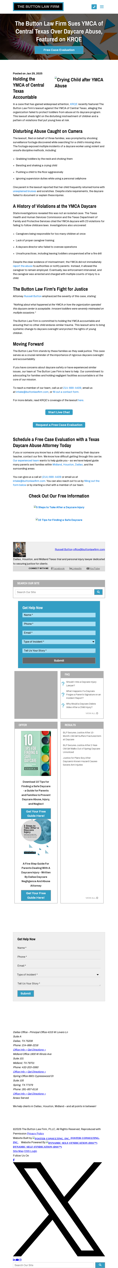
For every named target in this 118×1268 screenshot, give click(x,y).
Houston (68, 464)
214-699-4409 (72, 387)
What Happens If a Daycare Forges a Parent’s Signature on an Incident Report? (82, 694)
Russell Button (33, 296)
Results (70, 725)
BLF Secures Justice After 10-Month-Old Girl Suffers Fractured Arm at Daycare (82, 736)
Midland (57, 464)
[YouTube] (17, 1260)
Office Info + (20, 1049)
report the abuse (23, 266)
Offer (23, 725)
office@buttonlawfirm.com (89, 549)
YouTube (94, 568)
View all (91, 713)
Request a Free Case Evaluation (59, 424)
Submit (59, 660)
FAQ (67, 674)
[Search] (98, 592)
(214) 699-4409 (51, 477)
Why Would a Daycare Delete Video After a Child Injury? (79, 706)
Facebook (59, 568)
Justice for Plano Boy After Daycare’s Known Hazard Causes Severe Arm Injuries (80, 761)
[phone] (94, 6)
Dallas (79, 464)
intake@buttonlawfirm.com (32, 391)
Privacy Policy (35, 1133)
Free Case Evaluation (59, 50)
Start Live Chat (59, 412)
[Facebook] (14, 1160)
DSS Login (30, 1151)
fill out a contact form (66, 391)
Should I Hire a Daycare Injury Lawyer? (79, 684)
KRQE (74, 104)
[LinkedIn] (14, 1260)
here (80, 400)
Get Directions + (36, 1049)
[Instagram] (20, 1260)
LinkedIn (77, 568)
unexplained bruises (25, 191)
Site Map (18, 1151)
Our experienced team (26, 460)
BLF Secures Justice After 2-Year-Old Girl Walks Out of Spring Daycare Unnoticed (81, 748)
